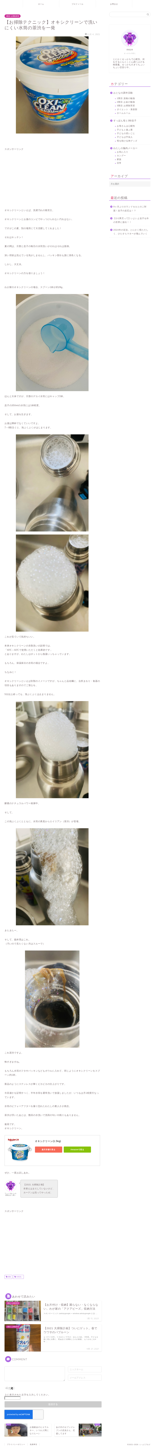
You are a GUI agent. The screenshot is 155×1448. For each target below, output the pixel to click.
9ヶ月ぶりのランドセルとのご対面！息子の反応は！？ (130, 209)
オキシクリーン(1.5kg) (48, 1141)
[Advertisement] (52, 177)
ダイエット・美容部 (127, 109)
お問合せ (114, 4)
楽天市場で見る (48, 1150)
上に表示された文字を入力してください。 (28, 1394)
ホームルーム (123, 113)
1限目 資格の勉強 (126, 98)
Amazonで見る (77, 1150)
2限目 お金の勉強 (126, 102)
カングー (121, 155)
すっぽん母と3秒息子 (125, 120)
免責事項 (33, 1444)
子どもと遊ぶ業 (125, 130)
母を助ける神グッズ (127, 141)
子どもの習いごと (126, 133)
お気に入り (122, 152)
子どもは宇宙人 (125, 137)
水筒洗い (19, 1277)
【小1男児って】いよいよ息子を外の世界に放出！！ (131, 220)
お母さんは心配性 (126, 126)
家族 (119, 159)
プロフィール (77, 4)
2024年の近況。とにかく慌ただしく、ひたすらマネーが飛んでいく (130, 232)
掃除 (9, 1277)
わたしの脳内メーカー (125, 148)
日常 (119, 163)
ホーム (41, 4)
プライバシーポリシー (16, 1444)
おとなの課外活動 (123, 92)
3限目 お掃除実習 (12, 16)
